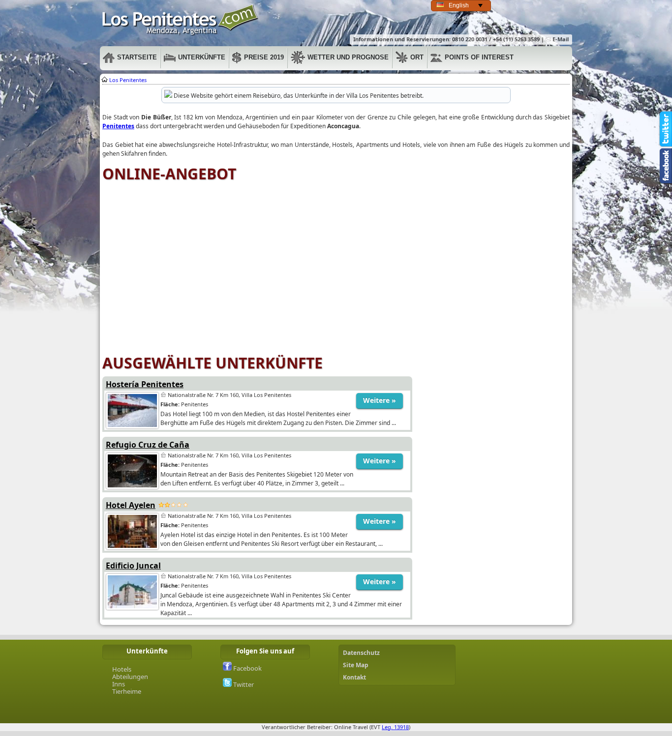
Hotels (121, 669)
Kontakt (354, 677)
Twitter (243, 684)
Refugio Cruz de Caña (147, 444)
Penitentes (180, 19)
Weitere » (379, 400)
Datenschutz (361, 653)
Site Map (355, 665)
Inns (118, 683)
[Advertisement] (491, 432)
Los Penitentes (128, 80)
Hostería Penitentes (144, 384)
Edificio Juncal (133, 565)
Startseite (137, 57)
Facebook (247, 668)
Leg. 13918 (395, 727)
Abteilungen (130, 676)
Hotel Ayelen (130, 505)
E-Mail (560, 39)
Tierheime (126, 691)
